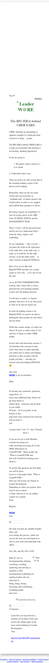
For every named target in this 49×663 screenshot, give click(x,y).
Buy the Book (25, 661)
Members (38, 98)
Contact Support (12, 661)
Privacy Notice (43, 659)
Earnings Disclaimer (29, 659)
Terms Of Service (15, 659)
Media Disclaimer (37, 661)
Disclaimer (3, 659)
